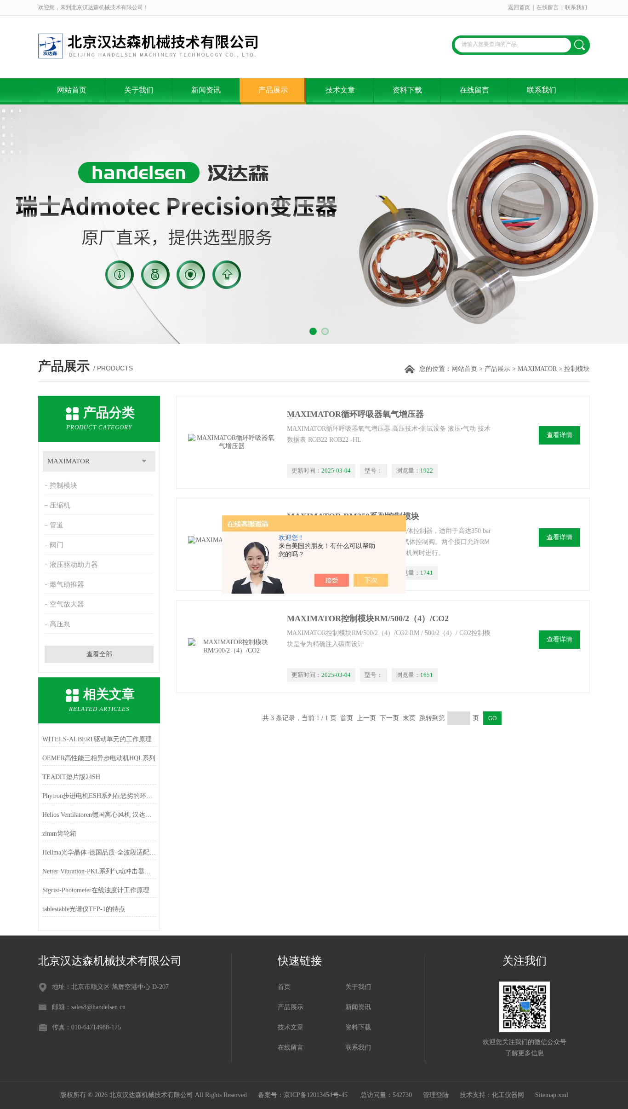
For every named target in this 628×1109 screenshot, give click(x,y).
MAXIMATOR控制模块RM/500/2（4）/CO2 (368, 618)
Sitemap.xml (551, 1095)
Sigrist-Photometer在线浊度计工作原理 (95, 890)
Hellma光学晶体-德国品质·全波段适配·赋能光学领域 (99, 852)
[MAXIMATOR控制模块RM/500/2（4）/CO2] (232, 646)
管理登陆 (436, 1095)
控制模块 (63, 485)
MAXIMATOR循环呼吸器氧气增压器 (355, 414)
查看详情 (559, 435)
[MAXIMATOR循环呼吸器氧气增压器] (232, 442)
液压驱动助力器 (74, 564)
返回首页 (519, 7)
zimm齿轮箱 (59, 833)
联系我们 (576, 7)
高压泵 (60, 624)
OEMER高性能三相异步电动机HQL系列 (98, 758)
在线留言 (548, 7)
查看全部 (99, 654)
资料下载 (407, 90)
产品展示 (273, 90)
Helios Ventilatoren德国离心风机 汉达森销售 (99, 814)
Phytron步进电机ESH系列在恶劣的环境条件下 (99, 795)
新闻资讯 (206, 90)
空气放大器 (67, 604)
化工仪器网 (508, 1095)
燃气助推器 (67, 584)
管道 (56, 525)
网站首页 (71, 90)
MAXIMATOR (537, 368)
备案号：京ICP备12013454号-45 (303, 1095)
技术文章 (340, 90)
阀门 (56, 545)
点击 (144, 461)
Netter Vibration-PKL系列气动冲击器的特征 (99, 871)
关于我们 (139, 90)
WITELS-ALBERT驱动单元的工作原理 (97, 739)
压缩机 (60, 505)
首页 (284, 986)
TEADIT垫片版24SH (71, 777)
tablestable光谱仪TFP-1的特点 (83, 909)
